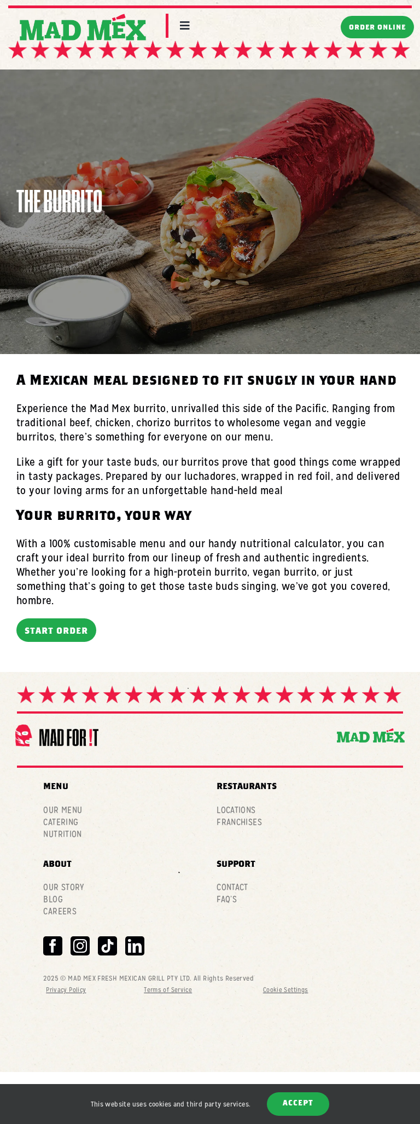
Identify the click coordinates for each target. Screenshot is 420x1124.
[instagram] (80, 945)
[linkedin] (134, 945)
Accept (298, 1103)
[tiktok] (107, 945)
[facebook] (52, 945)
